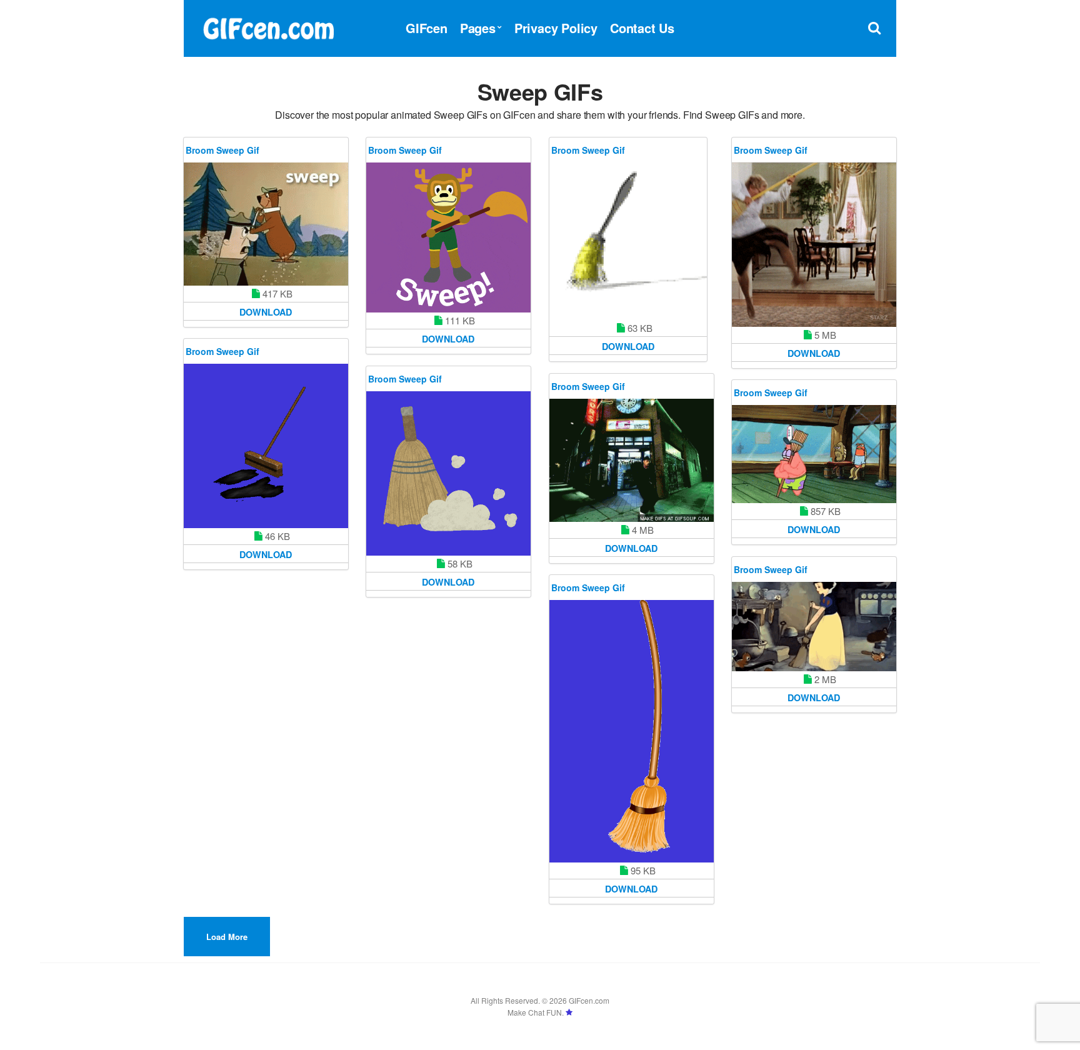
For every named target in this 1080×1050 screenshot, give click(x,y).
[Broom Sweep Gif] (266, 224)
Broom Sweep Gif (222, 150)
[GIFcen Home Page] (268, 26)
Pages (478, 28)
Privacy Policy (556, 28)
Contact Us (642, 28)
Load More (227, 936)
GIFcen (427, 28)
